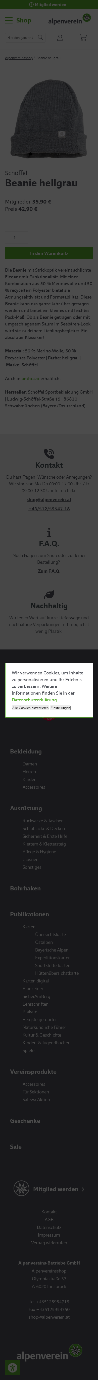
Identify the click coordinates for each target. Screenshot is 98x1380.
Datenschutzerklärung (34, 700)
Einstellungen (60, 708)
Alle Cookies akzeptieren (30, 708)
